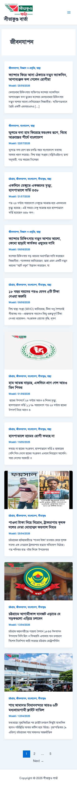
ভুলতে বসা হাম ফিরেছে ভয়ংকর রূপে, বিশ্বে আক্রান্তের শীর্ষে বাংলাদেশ (38, 134)
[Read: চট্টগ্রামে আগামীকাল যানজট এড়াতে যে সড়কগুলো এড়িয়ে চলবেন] (38, 581)
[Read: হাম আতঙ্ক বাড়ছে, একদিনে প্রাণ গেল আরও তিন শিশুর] (38, 350)
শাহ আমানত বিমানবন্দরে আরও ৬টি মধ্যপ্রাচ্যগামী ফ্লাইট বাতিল (33, 707)
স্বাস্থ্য (39, 68)
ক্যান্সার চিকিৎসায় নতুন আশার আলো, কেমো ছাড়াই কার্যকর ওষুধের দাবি (35, 241)
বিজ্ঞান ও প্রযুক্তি (27, 68)
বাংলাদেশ (24, 125)
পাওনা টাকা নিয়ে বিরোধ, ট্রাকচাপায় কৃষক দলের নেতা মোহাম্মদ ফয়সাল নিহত (37, 524)
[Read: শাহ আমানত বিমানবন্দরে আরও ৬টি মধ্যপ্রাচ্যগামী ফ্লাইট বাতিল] (38, 672)
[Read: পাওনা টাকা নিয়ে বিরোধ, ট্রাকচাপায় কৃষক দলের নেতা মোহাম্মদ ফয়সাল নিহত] (38, 489)
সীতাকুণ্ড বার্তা (16, 19)
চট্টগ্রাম (12, 179)
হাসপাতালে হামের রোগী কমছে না (31, 436)
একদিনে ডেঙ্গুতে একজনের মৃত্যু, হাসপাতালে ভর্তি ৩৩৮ (30, 187)
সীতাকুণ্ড (42, 179)
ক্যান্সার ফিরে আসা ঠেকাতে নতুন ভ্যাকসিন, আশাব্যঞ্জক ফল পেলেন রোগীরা (38, 77)
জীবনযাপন (14, 68)
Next (38, 761)
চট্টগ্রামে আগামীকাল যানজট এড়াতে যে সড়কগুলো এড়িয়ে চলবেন (34, 616)
